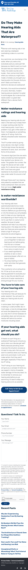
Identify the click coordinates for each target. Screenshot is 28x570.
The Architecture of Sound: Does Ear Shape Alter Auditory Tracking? (14, 535)
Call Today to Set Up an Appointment (14, 390)
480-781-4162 (9, 4)
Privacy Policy (5, 490)
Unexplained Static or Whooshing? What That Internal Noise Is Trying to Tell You (13, 551)
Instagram (21, 568)
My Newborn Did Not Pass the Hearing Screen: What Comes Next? (12, 525)
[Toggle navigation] (25, 10)
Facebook (17, 568)
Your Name (5, 419)
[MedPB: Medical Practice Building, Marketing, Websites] (12, 563)
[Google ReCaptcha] (14, 498)
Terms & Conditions (17, 490)
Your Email (5, 426)
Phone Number (6, 433)
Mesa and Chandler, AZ (11, 2)
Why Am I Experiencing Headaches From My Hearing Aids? (12, 516)
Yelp (25, 568)
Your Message (6, 440)
